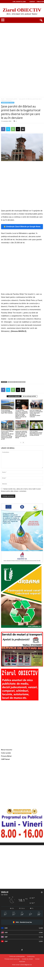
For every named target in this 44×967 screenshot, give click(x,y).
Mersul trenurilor (6, 750)
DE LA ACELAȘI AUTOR (29, 396)
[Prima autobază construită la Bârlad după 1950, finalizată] (7, 404)
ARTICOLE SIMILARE (14, 396)
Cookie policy (31, 956)
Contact (32, 1)
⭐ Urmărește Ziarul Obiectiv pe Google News (22, 226)
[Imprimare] (23, 129)
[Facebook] (3, 129)
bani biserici (11, 382)
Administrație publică (11, 99)
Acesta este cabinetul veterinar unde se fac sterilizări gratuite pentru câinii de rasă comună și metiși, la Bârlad (21, 434)
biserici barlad (21, 382)
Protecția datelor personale (12, 959)
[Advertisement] (22, 36)
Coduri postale (6, 753)
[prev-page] (21, 442)
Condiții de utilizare (27, 959)
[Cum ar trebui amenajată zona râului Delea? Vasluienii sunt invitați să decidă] (36, 425)
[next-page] (23, 442)
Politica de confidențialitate (17, 956)
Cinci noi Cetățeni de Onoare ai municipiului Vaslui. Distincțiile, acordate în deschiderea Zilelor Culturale (36, 413)
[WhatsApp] (13, 129)
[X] (8, 129)
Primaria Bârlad (6, 756)
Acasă (2, 99)
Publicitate (40, 1)
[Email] (18, 129)
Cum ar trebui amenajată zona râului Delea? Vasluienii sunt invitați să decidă (36, 433)
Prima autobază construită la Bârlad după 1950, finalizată (6, 412)
